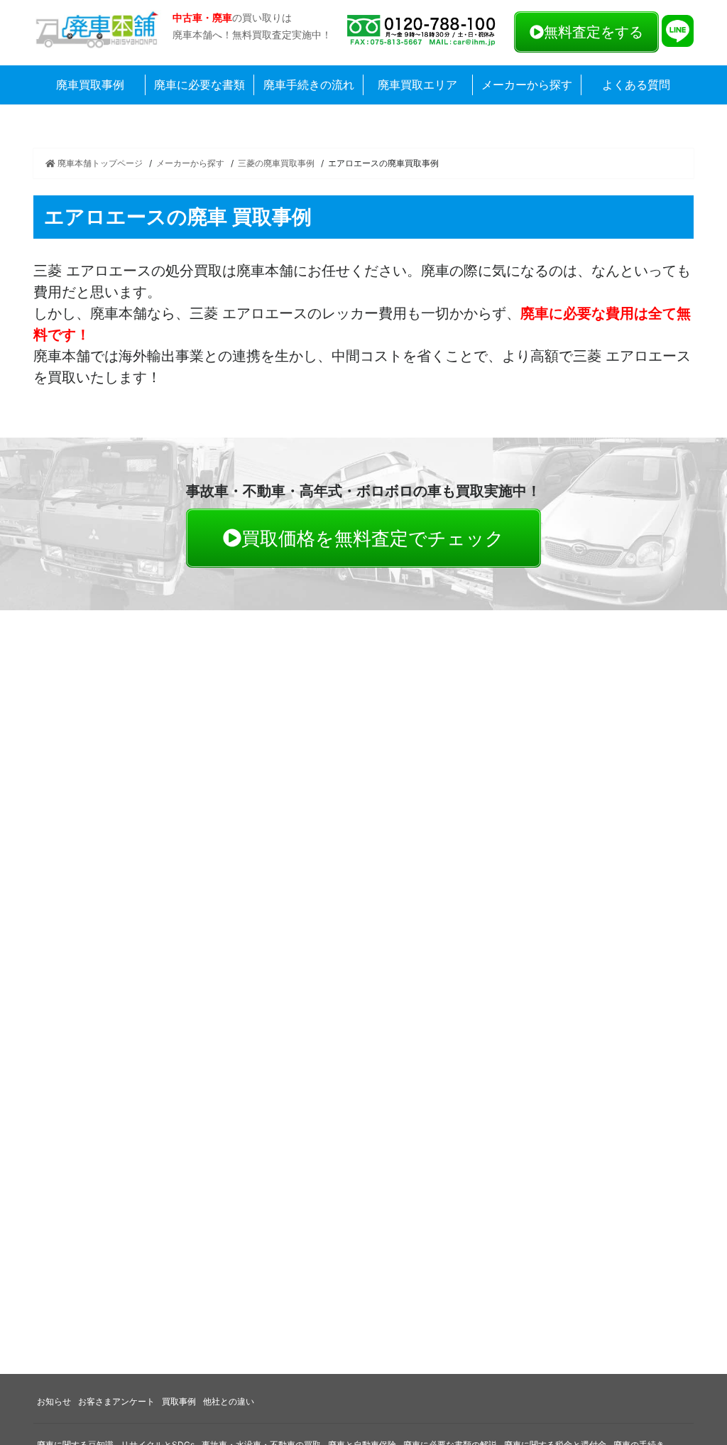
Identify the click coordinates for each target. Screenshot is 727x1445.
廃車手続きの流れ (308, 84)
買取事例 (179, 1401)
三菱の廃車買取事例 (276, 163)
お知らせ (54, 1401)
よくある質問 (636, 84)
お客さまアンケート (116, 1401)
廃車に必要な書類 (199, 84)
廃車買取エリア (417, 84)
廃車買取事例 (90, 84)
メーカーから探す (526, 84)
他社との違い (228, 1401)
